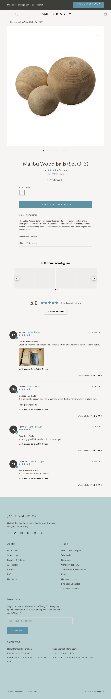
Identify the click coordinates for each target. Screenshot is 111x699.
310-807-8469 (23, 653)
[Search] (16, 14)
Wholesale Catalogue (71, 550)
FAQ (9, 574)
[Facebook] (8, 532)
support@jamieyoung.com (30, 657)
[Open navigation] (9, 14)
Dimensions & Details (28, 237)
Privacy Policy (31, 691)
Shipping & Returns (27, 243)
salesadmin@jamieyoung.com (77, 657)
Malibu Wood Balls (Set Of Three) (33, 369)
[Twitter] (15, 532)
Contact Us (12, 579)
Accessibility (12, 564)
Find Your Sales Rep (70, 583)
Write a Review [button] (57, 311)
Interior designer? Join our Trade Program (25, 5)
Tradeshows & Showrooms (73, 569)
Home (13, 22)
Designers (66, 560)
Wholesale (66, 555)
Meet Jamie (12, 550)
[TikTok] (41, 532)
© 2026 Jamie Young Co (94, 691)
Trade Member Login (88, 3)
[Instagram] (22, 532)
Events (64, 574)
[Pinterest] (28, 532)
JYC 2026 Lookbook (70, 588)
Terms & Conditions (15, 691)
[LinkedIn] (35, 532)
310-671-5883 (68, 653)
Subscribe (17, 630)
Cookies (11, 569)
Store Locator (13, 555)
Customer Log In (69, 579)
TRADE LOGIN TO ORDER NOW (55, 204)
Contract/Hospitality (70, 564)
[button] (95, 375)
